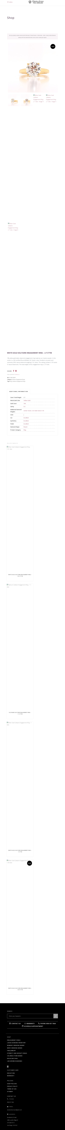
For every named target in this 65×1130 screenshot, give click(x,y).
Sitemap (10, 1091)
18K (25, 403)
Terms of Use (11, 1089)
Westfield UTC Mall (11, 1117)
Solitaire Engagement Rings (18, 379)
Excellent (26, 418)
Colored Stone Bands (15, 1056)
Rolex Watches (12, 1058)
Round (25, 427)
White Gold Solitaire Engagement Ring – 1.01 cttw (20, 575)
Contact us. (17, 374)
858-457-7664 (10, 1102)
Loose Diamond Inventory (16, 1042)
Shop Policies (12, 1083)
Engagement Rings (13, 1040)
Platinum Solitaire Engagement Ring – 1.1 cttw (20, 713)
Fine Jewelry (11, 1050)
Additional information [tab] (18, 391)
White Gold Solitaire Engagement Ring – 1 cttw (20, 851)
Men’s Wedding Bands (14, 1048)
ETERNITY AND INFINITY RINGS (17, 1053)
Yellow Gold (27, 400)
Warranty (30, 1023)
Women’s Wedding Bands (15, 1045)
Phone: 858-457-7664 (48, 1023)
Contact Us (16, 1023)
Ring (11, 381)
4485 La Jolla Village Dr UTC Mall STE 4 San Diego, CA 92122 (12, 1122)
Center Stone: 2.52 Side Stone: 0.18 (34, 410)
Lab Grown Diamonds (14, 1061)
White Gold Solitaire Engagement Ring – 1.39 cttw (20, 988)
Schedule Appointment (33, 1026)
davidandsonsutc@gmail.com (14, 1110)
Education (11, 1073)
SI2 (24, 406)
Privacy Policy (12, 1086)
